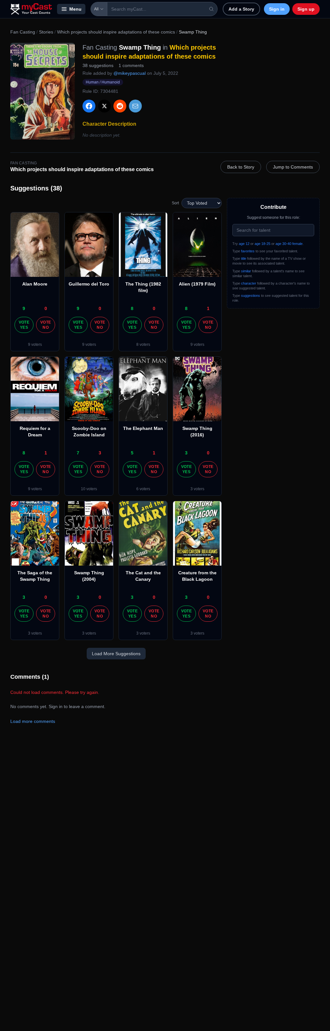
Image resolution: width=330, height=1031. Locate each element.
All (96, 9)
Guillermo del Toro (89, 284)
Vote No (45, 325)
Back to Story (240, 167)
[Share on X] (104, 106)
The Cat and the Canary (143, 576)
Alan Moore (34, 284)
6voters (143, 489)
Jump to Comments (293, 167)
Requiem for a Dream (35, 431)
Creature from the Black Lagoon (197, 576)
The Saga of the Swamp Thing (34, 576)
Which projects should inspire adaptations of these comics (116, 31)
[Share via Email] (135, 106)
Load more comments (32, 721)
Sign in (277, 9)
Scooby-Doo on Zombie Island (89, 431)
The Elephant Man (143, 428)
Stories (46, 31)
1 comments (131, 65)
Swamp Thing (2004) (89, 576)
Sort (175, 203)
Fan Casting (22, 31)
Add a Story (241, 9)
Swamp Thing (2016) (197, 431)
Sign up (306, 9)
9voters (35, 344)
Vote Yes (24, 325)
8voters (143, 344)
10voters (89, 489)
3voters (197, 489)
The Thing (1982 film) (143, 287)
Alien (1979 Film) (197, 284)
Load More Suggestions (116, 653)
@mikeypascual (129, 73)
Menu (75, 9)
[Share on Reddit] (119, 106)
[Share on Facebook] (88, 106)
